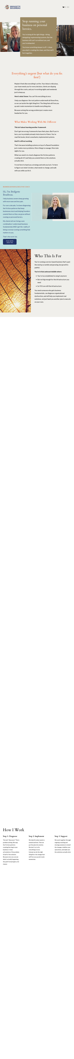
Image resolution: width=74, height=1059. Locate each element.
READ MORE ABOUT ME (9, 241)
